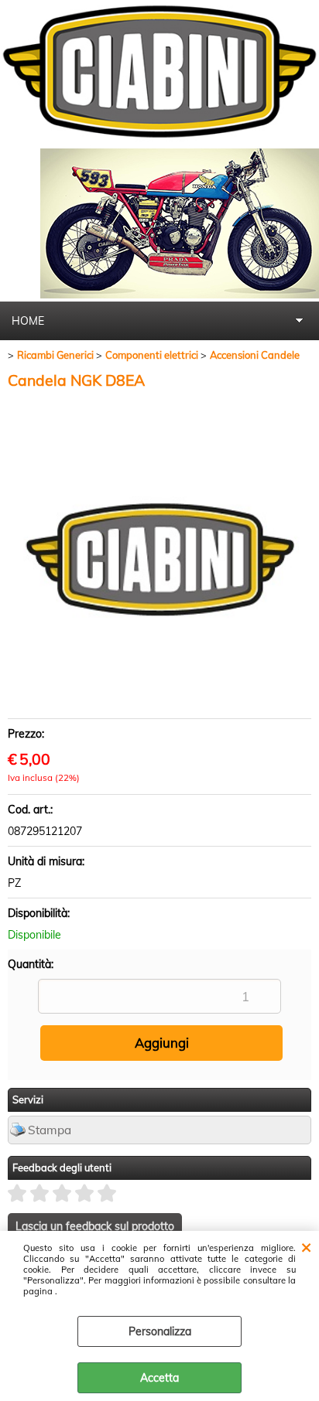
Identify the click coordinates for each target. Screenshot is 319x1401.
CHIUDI (306, 1246)
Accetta (159, 1378)
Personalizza (160, 1331)
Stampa (49, 1130)
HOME (28, 321)
